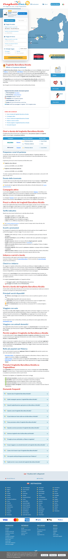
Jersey (40, 495)
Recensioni (55, 528)
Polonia (56, 489)
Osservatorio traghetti (57, 536)
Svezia (56, 503)
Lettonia (40, 501)
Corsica (9, 497)
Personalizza (62, 555)
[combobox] (15, 28)
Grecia (24, 491)
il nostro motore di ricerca (13, 223)
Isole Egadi (41, 487)
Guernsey (25, 493)
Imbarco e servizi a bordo (13, 120)
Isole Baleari (25, 510)
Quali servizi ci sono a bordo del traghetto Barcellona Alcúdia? (23, 462)
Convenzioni (23, 531)
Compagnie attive (11, 116)
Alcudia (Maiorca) (11, 478)
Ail (37, 528)
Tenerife (56, 505)
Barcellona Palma (9, 355)
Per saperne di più (16, 557)
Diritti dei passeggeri (9, 544)
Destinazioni (35, 4)
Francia (8, 512)
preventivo (29, 242)
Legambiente (39, 531)
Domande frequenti (11, 125)
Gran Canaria (26, 489)
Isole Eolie (41, 489)
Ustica (56, 508)
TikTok (54, 533)
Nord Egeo (41, 510)
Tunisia (56, 507)
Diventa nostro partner (26, 529)
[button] (64, 4)
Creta (8, 501)
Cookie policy (8, 541)
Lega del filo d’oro (40, 534)
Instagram (55, 531)
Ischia (24, 499)
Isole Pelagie (41, 491)
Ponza (56, 491)
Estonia (9, 508)
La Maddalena (42, 497)
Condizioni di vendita (9, 533)
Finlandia (9, 510)
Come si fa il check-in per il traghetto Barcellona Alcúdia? (22, 450)
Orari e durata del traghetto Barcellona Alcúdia (18, 114)
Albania (9, 487)
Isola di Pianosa (26, 507)
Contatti (7, 529)
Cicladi (8, 493)
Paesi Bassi (41, 514)
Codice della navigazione (10, 542)
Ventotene (56, 510)
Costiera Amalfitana (11, 499)
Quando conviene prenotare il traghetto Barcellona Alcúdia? (23, 427)
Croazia (9, 503)
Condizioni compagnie (9, 536)
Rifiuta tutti (53, 555)
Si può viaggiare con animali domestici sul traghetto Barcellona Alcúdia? (26, 445)
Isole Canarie (26, 512)
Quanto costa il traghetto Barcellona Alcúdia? (19, 410)
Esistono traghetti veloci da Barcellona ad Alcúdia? (20, 433)
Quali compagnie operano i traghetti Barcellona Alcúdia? (22, 399)
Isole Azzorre (26, 508)
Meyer (38, 533)
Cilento (8, 495)
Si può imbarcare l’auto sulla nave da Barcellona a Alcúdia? (22, 416)
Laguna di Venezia (43, 499)
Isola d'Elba (25, 501)
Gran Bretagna (26, 487)
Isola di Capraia (26, 505)
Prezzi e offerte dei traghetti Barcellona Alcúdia (18, 118)
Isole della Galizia (27, 514)
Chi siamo (7, 528)
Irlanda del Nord (26, 497)
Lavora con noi (24, 533)
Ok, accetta (44, 555)
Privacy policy (8, 539)
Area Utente (56, 4)
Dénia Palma (8, 360)
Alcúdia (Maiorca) (17, 94)
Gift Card (23, 534)
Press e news (55, 534)
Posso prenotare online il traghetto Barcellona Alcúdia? (21, 422)
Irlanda (24, 495)
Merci (46, 4)
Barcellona (17, 92)
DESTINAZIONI (36, 483)
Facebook (55, 529)
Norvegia (41, 512)
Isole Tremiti (41, 493)
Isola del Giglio (26, 503)
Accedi (22, 528)
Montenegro (41, 508)
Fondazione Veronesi (41, 529)
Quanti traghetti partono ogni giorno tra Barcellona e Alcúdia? (23, 405)
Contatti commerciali (9, 531)
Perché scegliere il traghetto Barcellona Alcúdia (18, 122)
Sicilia (56, 497)
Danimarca (9, 505)
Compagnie (7, 534)
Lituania (40, 503)
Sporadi (56, 501)
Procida (56, 493)
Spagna (56, 499)
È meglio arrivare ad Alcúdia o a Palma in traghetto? (20, 439)
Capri (8, 491)
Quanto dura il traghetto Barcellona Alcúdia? (19, 393)
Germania (9, 514)
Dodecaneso (10, 507)
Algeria (8, 489)
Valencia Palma (8, 358)
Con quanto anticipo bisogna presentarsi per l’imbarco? (21, 456)
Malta (40, 505)
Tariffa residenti (24, 48)
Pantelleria (57, 487)
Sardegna (57, 495)
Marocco (41, 507)
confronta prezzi (15, 57)
